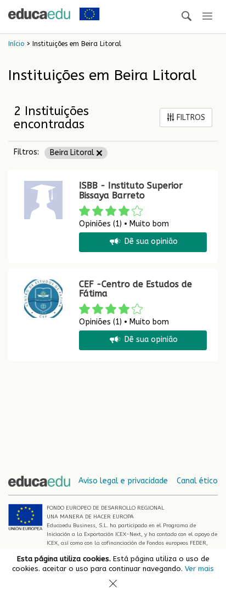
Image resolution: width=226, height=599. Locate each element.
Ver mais (199, 568)
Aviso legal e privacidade (123, 481)
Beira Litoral (73, 152)
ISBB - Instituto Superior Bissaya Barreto (131, 190)
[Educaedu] (39, 13)
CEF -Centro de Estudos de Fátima (135, 289)
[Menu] (207, 16)
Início (16, 44)
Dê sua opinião (151, 242)
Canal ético (197, 481)
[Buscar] (186, 16)
